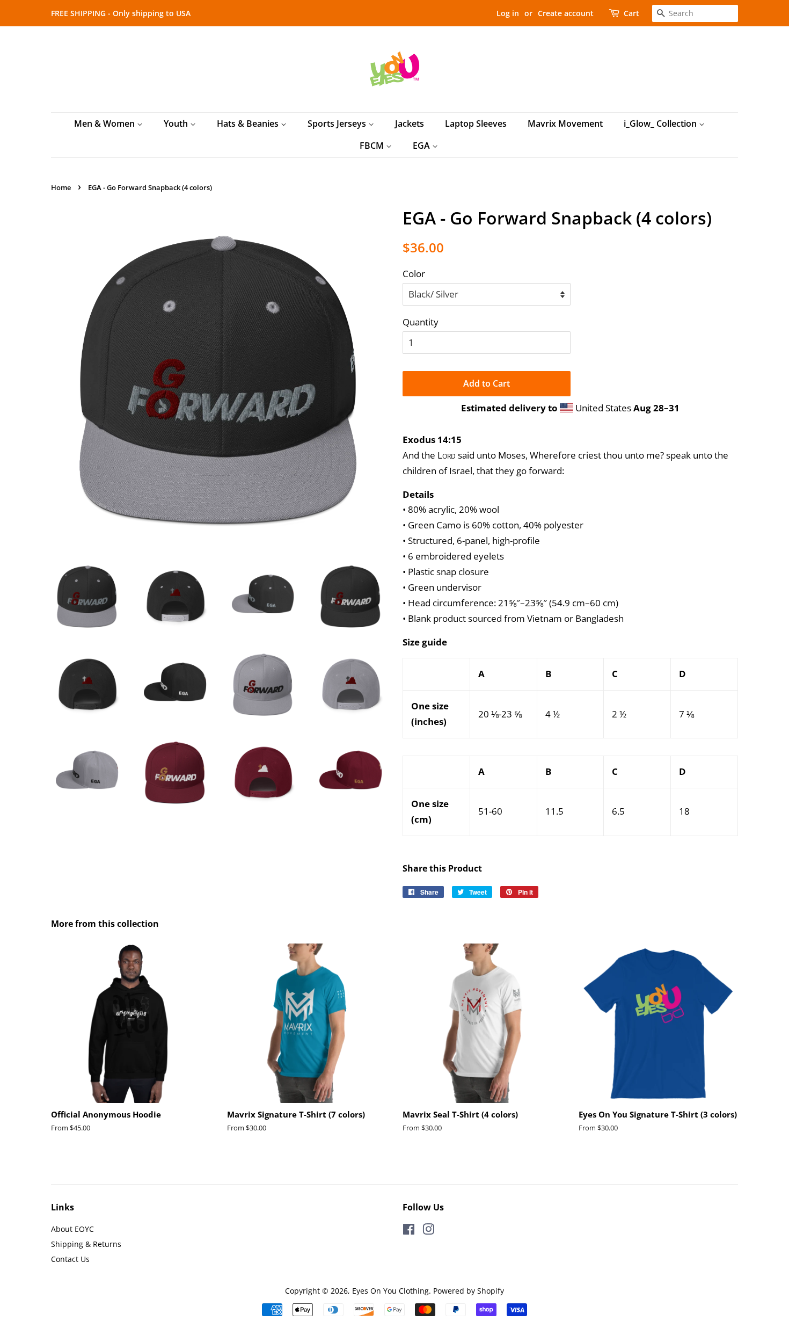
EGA (422, 145)
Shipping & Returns (86, 1244)
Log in (507, 13)
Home (61, 187)
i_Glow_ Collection (661, 123)
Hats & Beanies (249, 123)
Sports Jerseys (338, 123)
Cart (631, 13)
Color (414, 273)
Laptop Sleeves (476, 123)
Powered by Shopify (468, 1291)
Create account (566, 13)
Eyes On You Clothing (390, 1291)
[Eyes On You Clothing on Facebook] (409, 1231)
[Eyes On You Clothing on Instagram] (428, 1231)
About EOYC (72, 1229)
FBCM (373, 145)
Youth (177, 123)
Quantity (421, 322)
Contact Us (70, 1259)
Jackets (409, 123)
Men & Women (105, 123)
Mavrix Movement (565, 123)
